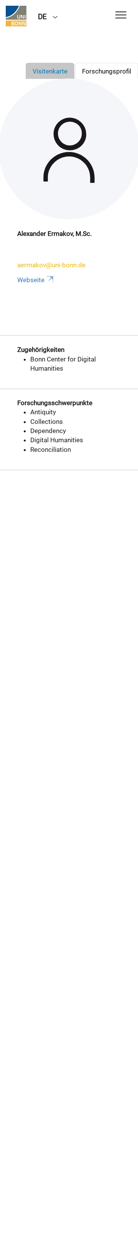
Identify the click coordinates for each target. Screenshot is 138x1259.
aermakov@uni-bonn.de (51, 265)
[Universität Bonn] (16, 16)
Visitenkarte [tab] (50, 71)
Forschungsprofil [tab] (106, 71)
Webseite (30, 280)
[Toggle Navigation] (121, 15)
